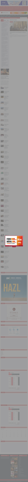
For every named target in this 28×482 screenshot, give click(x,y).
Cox (19, 467)
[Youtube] (26, 10)
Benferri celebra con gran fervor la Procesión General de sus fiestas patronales (6, 103)
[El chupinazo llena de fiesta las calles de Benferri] (2, 125)
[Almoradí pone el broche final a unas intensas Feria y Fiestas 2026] (2, 141)
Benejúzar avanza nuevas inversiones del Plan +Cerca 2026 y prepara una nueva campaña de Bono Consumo (5, 59)
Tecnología (5, 16)
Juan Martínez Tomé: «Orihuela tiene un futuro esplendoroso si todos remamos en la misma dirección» (6, 241)
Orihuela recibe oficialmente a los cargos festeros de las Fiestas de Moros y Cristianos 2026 (6, 246)
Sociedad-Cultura (11, 15)
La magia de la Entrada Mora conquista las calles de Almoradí (6, 152)
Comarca (20, 473)
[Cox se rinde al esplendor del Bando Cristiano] (2, 221)
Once (1, 355)
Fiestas (18, 15)
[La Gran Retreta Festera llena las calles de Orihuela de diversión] (2, 184)
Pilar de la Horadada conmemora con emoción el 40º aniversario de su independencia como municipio (6, 163)
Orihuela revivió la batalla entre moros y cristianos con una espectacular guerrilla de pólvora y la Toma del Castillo (6, 189)
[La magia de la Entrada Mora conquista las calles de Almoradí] (2, 152)
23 (25, 435)
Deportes (15, 15)
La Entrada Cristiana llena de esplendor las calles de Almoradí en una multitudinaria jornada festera (6, 146)
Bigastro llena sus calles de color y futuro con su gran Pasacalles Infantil (6, 120)
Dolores (18, 6)
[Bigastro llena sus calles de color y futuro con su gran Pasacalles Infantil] (2, 120)
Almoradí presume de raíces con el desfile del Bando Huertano (6, 168)
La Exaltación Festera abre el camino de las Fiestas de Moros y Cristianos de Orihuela (6, 261)
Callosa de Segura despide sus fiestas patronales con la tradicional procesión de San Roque (6, 97)
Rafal (16, 6)
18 (6, 435)
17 (2, 435)
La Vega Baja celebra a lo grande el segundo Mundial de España (6, 206)
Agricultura (23, 15)
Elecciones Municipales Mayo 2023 (9, 9)
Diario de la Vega (16, 34)
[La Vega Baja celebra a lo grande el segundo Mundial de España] (2, 206)
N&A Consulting (19, 481)
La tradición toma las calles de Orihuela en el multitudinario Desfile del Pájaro (6, 216)
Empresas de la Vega (2, 9)
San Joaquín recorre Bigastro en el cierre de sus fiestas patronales (6, 92)
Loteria (1, 354)
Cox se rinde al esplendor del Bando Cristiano (6, 221)
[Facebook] (24, 10)
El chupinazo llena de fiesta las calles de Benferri (6, 125)
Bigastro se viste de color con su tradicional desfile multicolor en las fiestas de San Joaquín (6, 109)
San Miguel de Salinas (21, 472)
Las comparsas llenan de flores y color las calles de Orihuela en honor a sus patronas (6, 200)
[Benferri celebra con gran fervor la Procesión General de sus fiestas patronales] (2, 103)
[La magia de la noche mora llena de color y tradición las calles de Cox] (2, 252)
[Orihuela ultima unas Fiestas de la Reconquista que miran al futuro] (2, 257)
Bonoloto (2, 351)
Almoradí (7, 6)
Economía (7, 15)
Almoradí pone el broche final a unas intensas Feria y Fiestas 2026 (6, 141)
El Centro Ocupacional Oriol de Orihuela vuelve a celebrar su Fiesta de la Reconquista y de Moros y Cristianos (6, 195)
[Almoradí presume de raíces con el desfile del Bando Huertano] (2, 168)
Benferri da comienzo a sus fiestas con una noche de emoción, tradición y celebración (6, 136)
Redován (14, 6)
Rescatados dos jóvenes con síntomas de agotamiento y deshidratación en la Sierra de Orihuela (5, 55)
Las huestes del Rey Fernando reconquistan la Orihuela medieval (6, 179)
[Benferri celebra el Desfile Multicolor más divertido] (2, 88)
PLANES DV (9, 16)
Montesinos (21, 6)
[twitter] (27, 10)
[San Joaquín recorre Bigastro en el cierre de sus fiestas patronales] (2, 92)
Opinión (21, 15)
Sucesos (4, 15)
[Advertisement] (14, 343)
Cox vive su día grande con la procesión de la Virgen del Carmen (6, 230)
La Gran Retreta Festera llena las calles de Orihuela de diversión (6, 184)
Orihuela (1, 6)
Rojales (12, 6)
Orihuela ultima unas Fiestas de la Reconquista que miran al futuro (6, 257)
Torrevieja (4, 6)
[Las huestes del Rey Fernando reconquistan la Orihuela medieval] (2, 179)
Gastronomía (2, 16)
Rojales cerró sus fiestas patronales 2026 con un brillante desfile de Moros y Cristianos (6, 267)
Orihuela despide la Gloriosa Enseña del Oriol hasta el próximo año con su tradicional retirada (6, 211)
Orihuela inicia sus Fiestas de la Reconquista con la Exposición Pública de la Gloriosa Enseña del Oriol (6, 236)
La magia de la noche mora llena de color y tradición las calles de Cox (6, 252)
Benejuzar (20, 471)
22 (21, 435)
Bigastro (9, 6)
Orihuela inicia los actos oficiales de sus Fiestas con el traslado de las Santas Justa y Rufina (6, 225)
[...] (8, 84)
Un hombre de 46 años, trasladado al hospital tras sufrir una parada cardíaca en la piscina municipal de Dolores (5, 39)
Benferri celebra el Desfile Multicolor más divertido (6, 88)
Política (1, 15)
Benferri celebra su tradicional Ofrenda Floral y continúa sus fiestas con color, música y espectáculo (6, 115)
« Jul (1, 439)
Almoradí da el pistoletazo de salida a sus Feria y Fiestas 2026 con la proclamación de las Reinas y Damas (6, 173)
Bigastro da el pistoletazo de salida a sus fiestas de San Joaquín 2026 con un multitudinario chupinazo (6, 130)
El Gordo (2, 353)
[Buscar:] (23, 17)
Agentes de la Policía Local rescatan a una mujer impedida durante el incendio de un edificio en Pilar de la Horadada (5, 47)
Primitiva (2, 352)
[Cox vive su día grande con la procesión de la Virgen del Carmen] (2, 230)
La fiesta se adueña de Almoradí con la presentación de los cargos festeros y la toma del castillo (6, 157)
